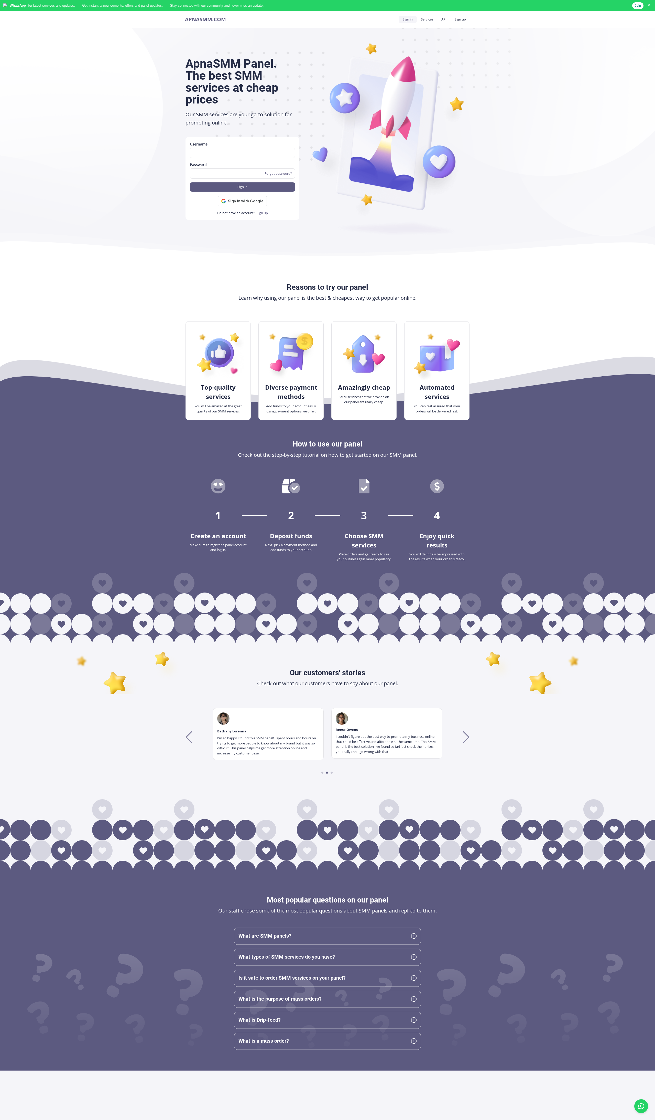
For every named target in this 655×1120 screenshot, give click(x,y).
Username (199, 144)
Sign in (408, 19)
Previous (189, 737)
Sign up (460, 19)
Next (465, 737)
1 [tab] (322, 772)
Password (198, 164)
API (443, 19)
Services (427, 19)
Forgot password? (278, 173)
